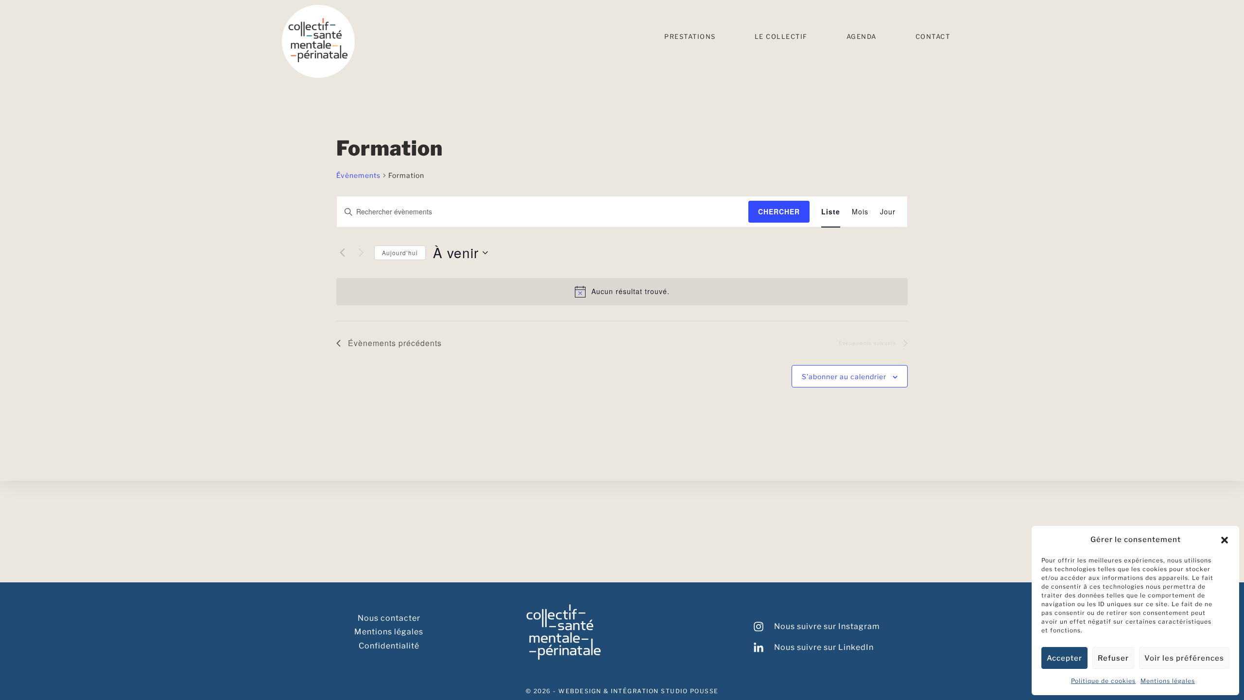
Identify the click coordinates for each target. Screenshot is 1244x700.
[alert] (622, 291)
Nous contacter (389, 618)
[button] (1224, 540)
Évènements (358, 175)
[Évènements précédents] (342, 253)
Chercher (779, 211)
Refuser (1113, 658)
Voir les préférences (1184, 658)
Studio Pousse (690, 691)
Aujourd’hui (400, 252)
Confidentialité (389, 645)
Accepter (1064, 658)
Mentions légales (1167, 680)
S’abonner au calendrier (844, 376)
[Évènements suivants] (361, 253)
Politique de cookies (1103, 680)
